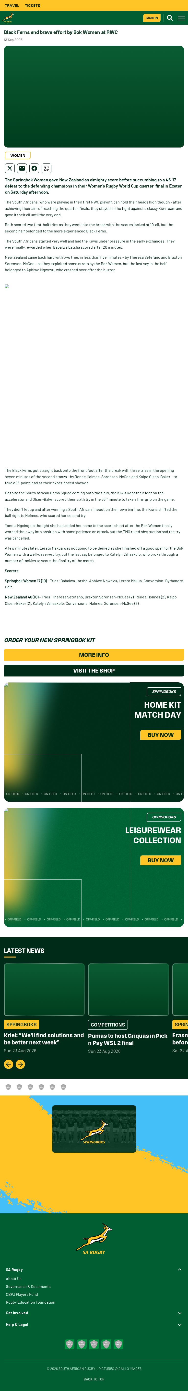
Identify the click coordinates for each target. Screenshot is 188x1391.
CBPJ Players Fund (22, 1294)
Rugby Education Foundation (30, 1302)
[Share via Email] (22, 168)
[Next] (20, 1064)
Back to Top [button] (94, 1379)
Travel (12, 5)
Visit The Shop (94, 670)
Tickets (32, 5)
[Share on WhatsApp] (46, 168)
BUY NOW (161, 735)
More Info (94, 655)
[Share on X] (10, 168)
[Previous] (8, 1064)
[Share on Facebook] (34, 168)
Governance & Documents (28, 1287)
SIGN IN (152, 18)
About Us (14, 1279)
